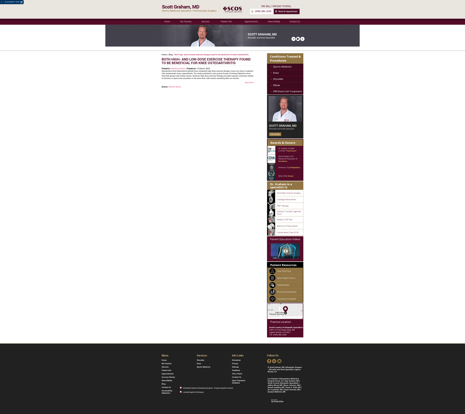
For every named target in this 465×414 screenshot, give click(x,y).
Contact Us (294, 21)
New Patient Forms (286, 278)
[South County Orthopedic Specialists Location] (285, 311)
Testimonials (283, 284)
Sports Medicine (282, 66)
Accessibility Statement (167, 392)
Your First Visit (284, 271)
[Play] (298, 39)
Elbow (276, 85)
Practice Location (280, 322)
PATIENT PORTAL (282, 6)
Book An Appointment (288, 11)
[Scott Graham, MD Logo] (189, 8)
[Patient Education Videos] (285, 251)
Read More (249, 82)
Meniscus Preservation (287, 226)
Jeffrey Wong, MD (275, 385)
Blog (171, 54)
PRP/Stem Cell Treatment (287, 91)
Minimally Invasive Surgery (289, 193)
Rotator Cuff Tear (284, 219)
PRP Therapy (283, 205)
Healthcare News (178, 68)
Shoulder (278, 79)
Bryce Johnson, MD (292, 385)
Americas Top (289, 167)
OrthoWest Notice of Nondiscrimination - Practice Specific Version (208, 388)
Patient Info (226, 21)
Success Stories (168, 377)
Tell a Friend (237, 374)
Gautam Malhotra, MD (277, 392)
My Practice (185, 21)
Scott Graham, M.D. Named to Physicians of (287, 158)
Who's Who (285, 176)
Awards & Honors (282, 143)
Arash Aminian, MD (292, 390)
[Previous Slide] (293, 39)
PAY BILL (266, 6)
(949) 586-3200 (263, 11)
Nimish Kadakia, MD (276, 387)
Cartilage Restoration (286, 199)
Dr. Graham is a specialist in (281, 185)
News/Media (274, 21)
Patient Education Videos (285, 239)
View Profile (275, 134)
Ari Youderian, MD (275, 390)
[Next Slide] (302, 39)
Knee (276, 72)
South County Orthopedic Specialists (283, 383)
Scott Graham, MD (283, 125)
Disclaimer (236, 360)
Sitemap (235, 367)
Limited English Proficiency (193, 392)
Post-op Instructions (286, 291)
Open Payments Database (238, 381)
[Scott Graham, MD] (285, 109)
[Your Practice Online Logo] (277, 401)
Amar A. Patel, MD (293, 387)
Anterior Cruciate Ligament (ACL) (289, 212)
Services (205, 21)
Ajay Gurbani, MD (292, 381)
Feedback (236, 370)
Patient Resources (283, 265)
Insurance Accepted (286, 298)
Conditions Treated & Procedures (285, 58)
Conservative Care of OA (288, 232)
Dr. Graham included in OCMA (287, 149)
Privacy (235, 363)
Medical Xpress (174, 86)
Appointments (251, 21)
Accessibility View (12, 2)
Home (167, 21)
